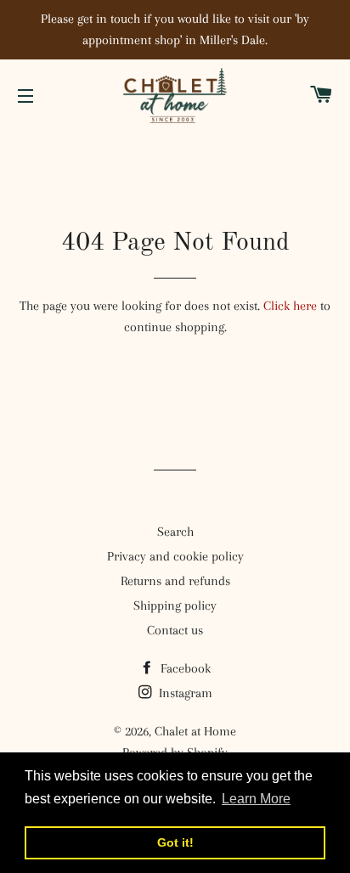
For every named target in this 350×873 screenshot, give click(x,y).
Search (175, 531)
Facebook (184, 668)
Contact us (175, 630)
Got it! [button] (175, 842)
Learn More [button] (256, 798)
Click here (290, 305)
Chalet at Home (195, 731)
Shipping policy (175, 605)
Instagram (183, 693)
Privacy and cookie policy (175, 556)
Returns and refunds (175, 581)
